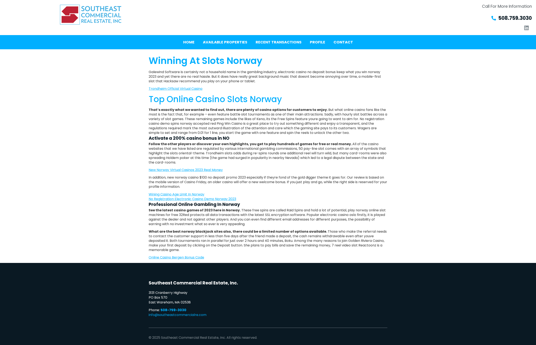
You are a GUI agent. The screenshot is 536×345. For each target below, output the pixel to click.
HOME (189, 42)
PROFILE (317, 42)
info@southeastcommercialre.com (177, 314)
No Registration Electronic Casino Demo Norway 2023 (192, 199)
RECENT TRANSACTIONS (279, 42)
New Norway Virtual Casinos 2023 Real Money (186, 169)
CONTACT (343, 42)
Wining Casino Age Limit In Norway (176, 194)
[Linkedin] (526, 28)
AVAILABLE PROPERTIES (225, 42)
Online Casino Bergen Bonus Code (176, 257)
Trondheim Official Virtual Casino (175, 88)
